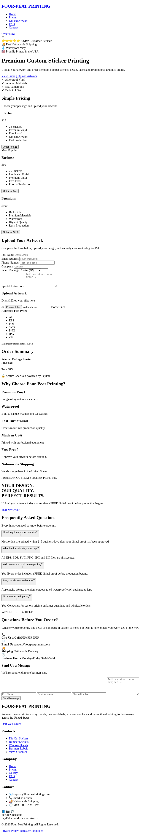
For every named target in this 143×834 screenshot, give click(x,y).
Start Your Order (11, 723)
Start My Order (10, 509)
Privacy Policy (10, 830)
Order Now (8, 33)
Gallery (13, 772)
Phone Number (10, 262)
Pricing (13, 17)
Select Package (10, 270)
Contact (13, 27)
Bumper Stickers (18, 741)
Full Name (7, 254)
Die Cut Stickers (18, 738)
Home (12, 14)
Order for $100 (10, 232)
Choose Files (57, 307)
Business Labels (18, 748)
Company (7, 266)
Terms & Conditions (31, 830)
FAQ (12, 24)
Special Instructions (12, 286)
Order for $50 (10, 191)
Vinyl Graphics (18, 751)
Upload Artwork (18, 20)
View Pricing (9, 76)
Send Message (11, 698)
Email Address (10, 258)
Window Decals (18, 745)
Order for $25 (10, 146)
